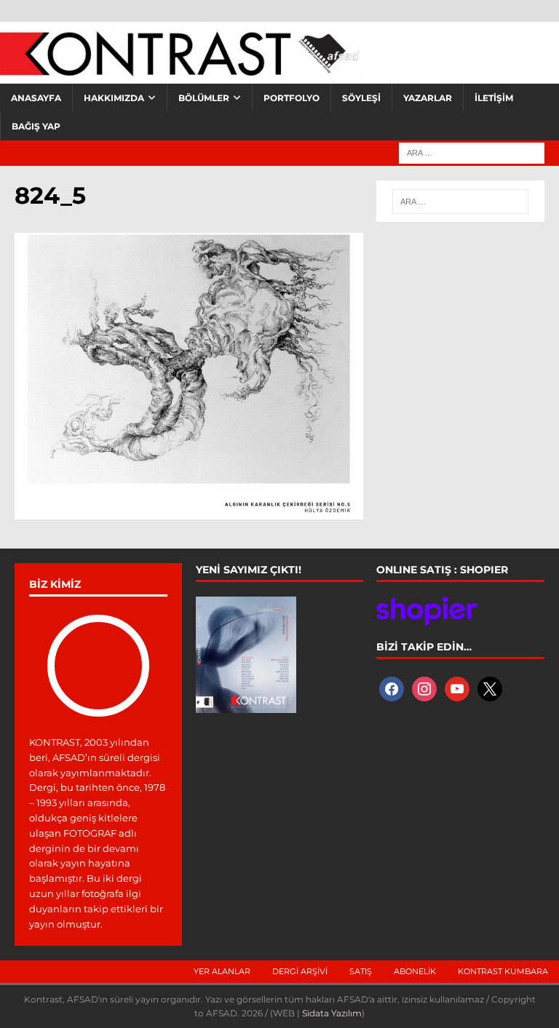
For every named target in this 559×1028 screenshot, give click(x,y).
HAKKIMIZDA (114, 97)
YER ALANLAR (222, 971)
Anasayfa (36, 97)
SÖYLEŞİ (361, 97)
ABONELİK (415, 971)
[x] (489, 687)
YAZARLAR (427, 97)
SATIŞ (360, 971)
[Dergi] (182, 69)
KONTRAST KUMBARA (503, 971)
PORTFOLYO (291, 97)
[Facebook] (391, 687)
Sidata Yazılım (332, 1013)
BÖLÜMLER (203, 97)
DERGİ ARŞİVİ (300, 971)
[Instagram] (424, 687)
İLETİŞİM (494, 97)
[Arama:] (471, 152)
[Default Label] (457, 687)
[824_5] (189, 510)
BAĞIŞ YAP (36, 126)
